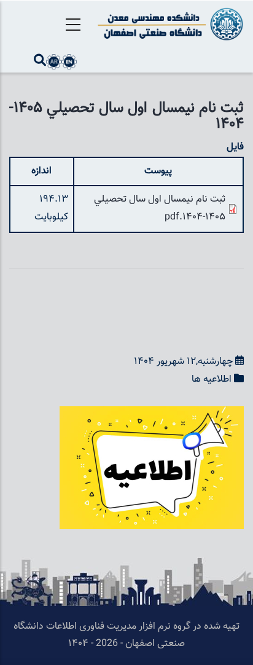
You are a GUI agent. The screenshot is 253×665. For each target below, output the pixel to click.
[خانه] (168, 24)
